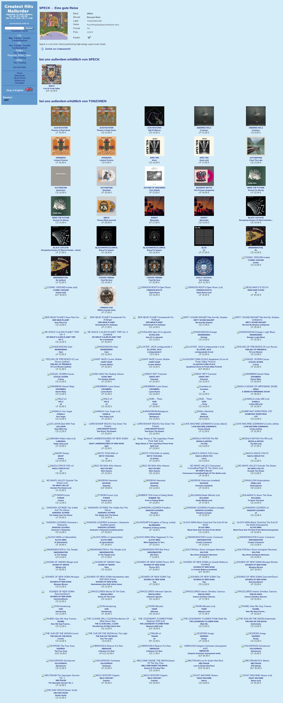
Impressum (19, 80)
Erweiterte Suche (20, 31)
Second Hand (19, 67)
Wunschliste (20, 78)
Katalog (17, 38)
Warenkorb (20, 75)
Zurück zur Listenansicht (57, 49)
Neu (11, 38)
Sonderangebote (19, 40)
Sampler (26, 38)
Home (19, 73)
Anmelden (19, 83)
